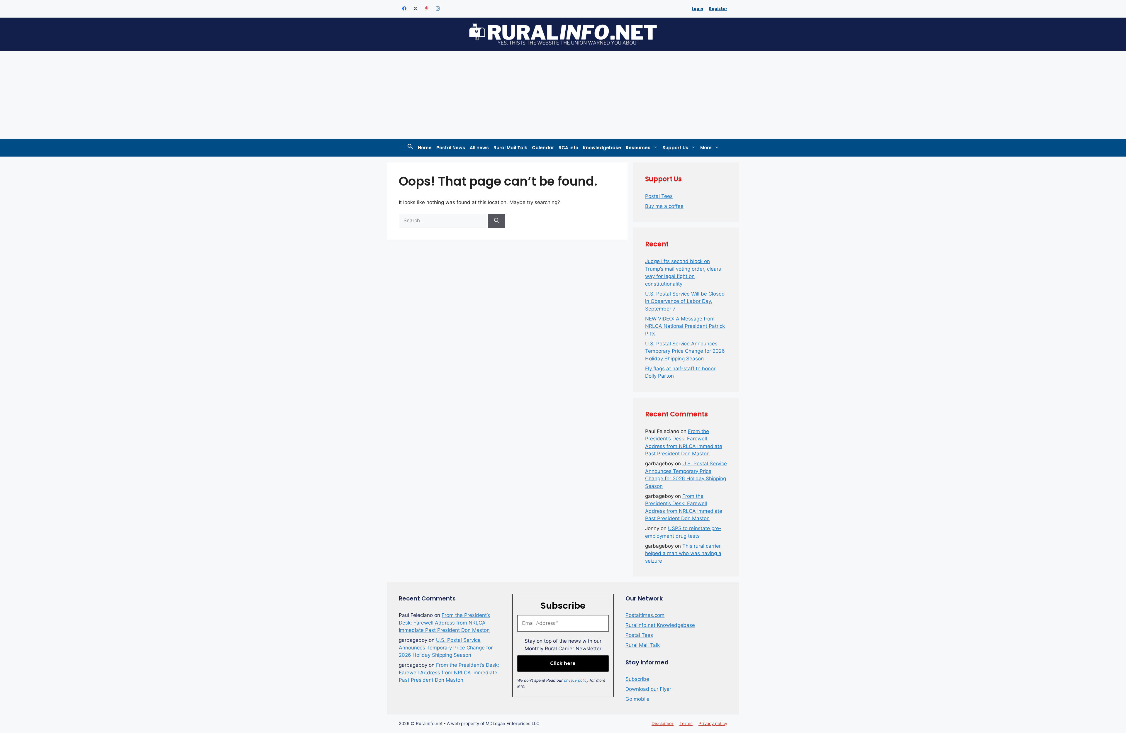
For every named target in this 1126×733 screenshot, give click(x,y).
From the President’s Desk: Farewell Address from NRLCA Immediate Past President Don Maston (444, 622)
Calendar (543, 148)
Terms (686, 723)
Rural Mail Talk (510, 148)
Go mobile (637, 699)
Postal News (450, 148)
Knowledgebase (602, 148)
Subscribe (637, 679)
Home (425, 148)
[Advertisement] (563, 95)
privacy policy (576, 680)
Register (718, 8)
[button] (410, 148)
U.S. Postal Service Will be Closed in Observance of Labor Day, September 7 (685, 301)
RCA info (568, 148)
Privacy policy (712, 723)
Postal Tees (659, 196)
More (706, 148)
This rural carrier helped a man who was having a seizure (683, 553)
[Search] (496, 221)
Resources (638, 148)
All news (479, 148)
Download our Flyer (648, 689)
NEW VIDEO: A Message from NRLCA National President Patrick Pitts (685, 326)
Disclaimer (663, 723)
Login (697, 8)
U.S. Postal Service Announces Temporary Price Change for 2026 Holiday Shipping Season (685, 351)
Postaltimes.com (644, 615)
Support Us (675, 148)
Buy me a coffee (664, 206)
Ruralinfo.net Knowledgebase (660, 625)
